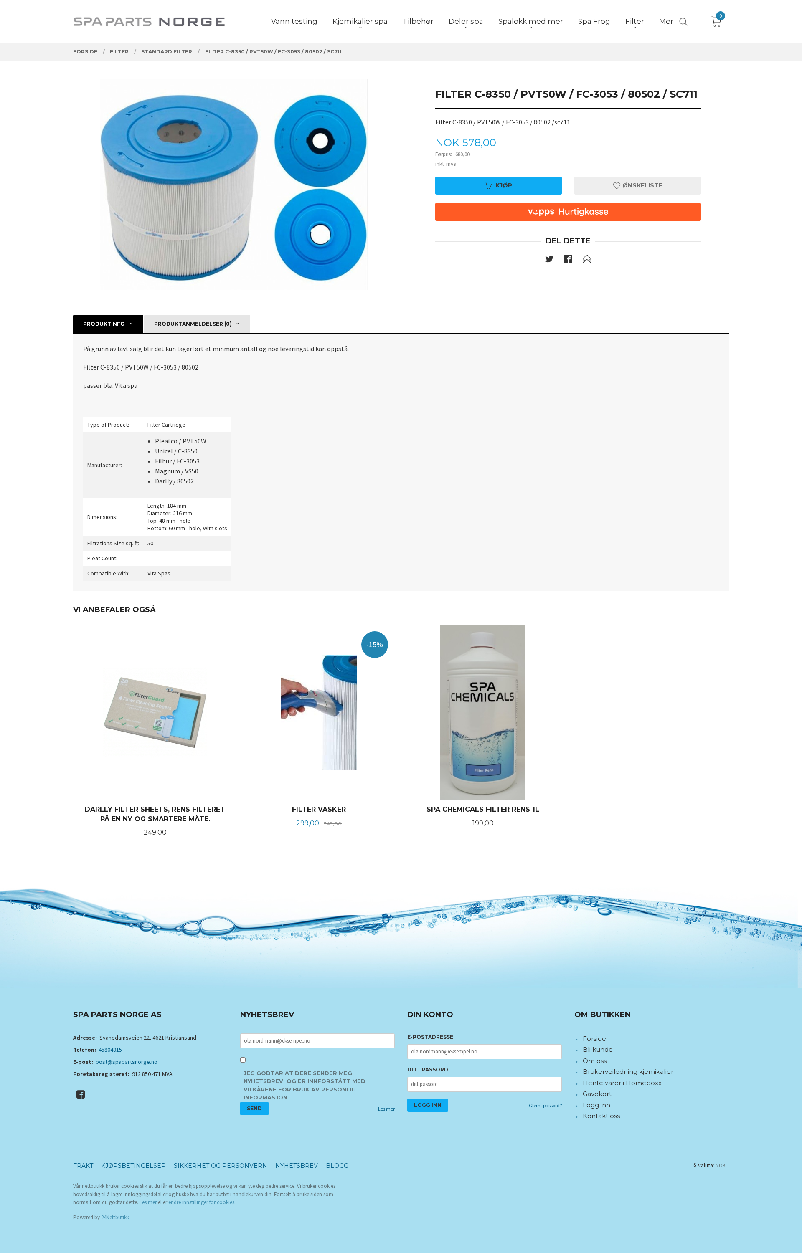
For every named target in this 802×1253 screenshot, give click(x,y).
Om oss (595, 1061)
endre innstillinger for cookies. (202, 1202)
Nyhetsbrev (296, 1165)
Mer (666, 21)
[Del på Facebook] (568, 260)
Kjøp (503, 185)
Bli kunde (598, 1049)
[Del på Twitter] (549, 260)
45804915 (110, 1049)
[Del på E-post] (586, 260)
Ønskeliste (641, 185)
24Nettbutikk (115, 1217)
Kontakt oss (601, 1116)
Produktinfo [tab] (104, 324)
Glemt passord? (545, 1105)
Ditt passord (427, 1069)
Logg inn (596, 1105)
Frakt (83, 1165)
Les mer (386, 1109)
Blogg (337, 1165)
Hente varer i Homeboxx (622, 1083)
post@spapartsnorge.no (126, 1062)
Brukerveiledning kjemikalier (628, 1072)
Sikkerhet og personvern (220, 1165)
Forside (594, 1039)
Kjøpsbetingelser (133, 1165)
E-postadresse (430, 1037)
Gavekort (597, 1094)
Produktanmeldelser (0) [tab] (193, 324)
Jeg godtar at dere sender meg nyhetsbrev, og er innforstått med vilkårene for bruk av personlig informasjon (304, 1085)
